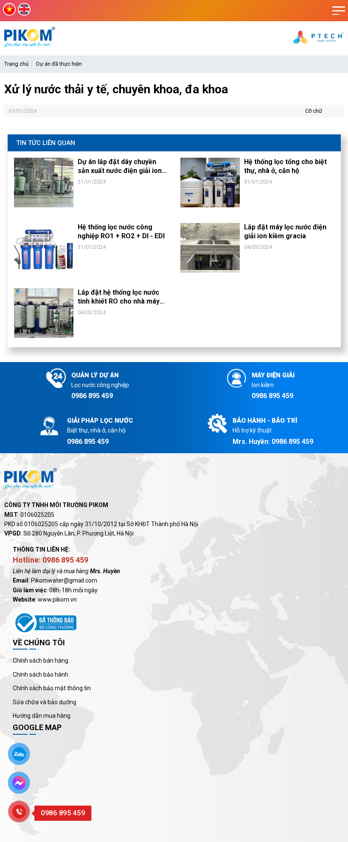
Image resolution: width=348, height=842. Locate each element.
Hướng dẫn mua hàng (41, 715)
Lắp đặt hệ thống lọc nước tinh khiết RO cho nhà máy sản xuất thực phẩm (119, 297)
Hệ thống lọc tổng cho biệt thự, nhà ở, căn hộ (285, 166)
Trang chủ (16, 64)
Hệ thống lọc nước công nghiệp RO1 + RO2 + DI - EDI (121, 231)
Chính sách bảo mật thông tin (52, 688)
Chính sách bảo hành (40, 674)
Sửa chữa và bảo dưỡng (44, 702)
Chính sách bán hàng (40, 660)
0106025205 (37, 514)
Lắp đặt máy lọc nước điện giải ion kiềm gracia (285, 231)
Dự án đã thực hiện (59, 64)
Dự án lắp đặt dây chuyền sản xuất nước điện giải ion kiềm (120, 167)
